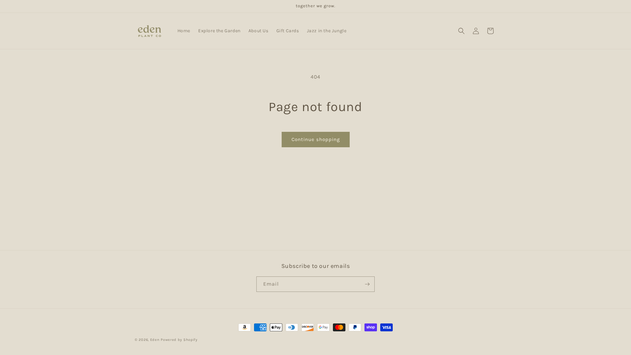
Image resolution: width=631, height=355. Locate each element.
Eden (155, 340)
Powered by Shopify (179, 340)
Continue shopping (316, 139)
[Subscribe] (367, 284)
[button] (461, 31)
